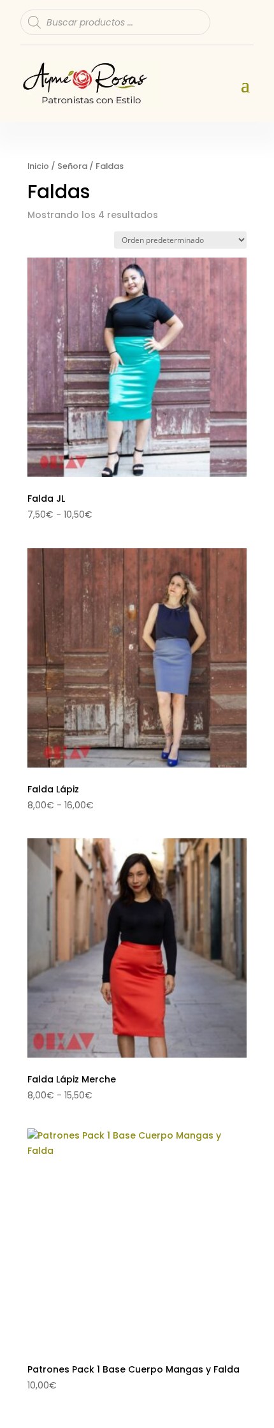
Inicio (38, 166)
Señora (72, 166)
